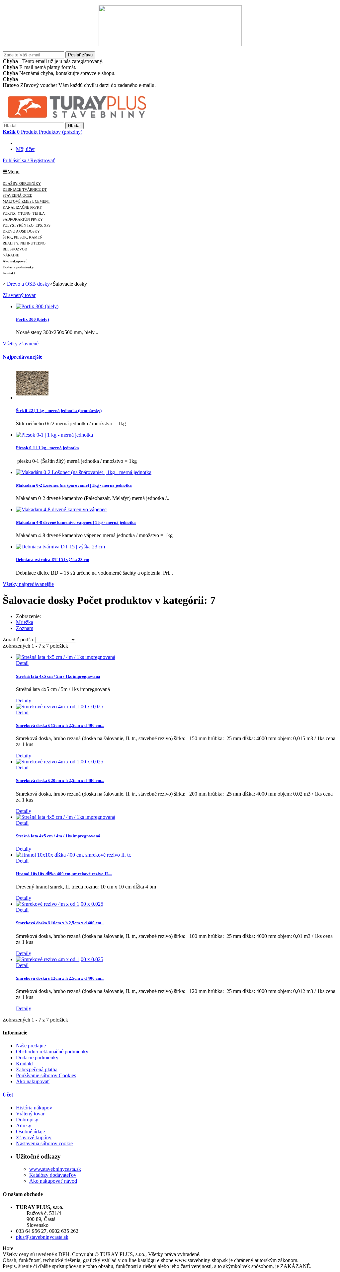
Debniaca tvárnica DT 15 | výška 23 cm (52, 559)
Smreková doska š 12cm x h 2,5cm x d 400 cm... (60, 978)
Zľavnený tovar (19, 295)
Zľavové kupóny (33, 1137)
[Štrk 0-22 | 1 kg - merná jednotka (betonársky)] (32, 397)
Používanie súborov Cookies (46, 1075)
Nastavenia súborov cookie (44, 1143)
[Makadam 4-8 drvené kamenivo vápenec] (61, 509)
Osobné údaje (30, 1131)
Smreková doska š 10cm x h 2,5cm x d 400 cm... (60, 922)
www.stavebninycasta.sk (55, 1169)
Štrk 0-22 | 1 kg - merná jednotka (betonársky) (59, 410)
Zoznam (24, 628)
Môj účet (25, 149)
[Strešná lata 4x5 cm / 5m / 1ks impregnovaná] (65, 657)
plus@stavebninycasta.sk (42, 1237)
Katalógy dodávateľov (52, 1175)
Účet (8, 1094)
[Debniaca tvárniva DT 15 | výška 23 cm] (60, 546)
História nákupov (34, 1107)
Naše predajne (31, 1045)
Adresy (23, 1125)
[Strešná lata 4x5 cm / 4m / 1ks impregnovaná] (65, 817)
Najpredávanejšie (22, 357)
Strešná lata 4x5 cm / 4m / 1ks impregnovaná (58, 835)
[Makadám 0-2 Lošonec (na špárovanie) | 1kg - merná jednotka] (83, 472)
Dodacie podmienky (37, 1057)
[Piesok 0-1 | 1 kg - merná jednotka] (54, 435)
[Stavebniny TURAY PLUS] (89, 119)
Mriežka (24, 622)
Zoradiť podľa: (18, 639)
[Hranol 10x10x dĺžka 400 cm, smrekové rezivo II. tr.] (73, 855)
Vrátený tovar (30, 1113)
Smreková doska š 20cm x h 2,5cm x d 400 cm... (60, 780)
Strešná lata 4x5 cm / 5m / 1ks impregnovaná (58, 676)
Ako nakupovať (32, 1081)
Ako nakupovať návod (53, 1181)
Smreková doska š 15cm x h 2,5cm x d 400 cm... (60, 725)
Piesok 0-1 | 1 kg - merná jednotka (47, 447)
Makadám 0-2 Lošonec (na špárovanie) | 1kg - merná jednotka (74, 485)
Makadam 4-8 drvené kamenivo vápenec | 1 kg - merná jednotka (76, 522)
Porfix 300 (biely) (32, 319)
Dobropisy (27, 1119)
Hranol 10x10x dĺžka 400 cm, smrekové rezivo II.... (64, 873)
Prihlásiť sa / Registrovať (29, 160)
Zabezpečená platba (36, 1069)
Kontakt (24, 1063)
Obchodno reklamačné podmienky (52, 1051)
